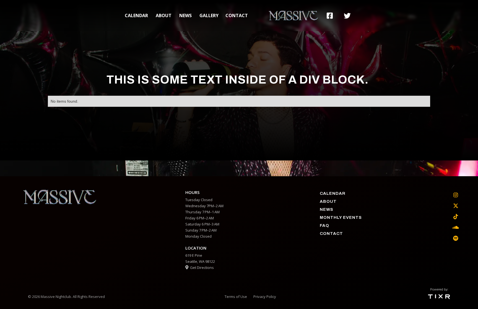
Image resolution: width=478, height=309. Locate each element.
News (185, 15)
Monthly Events (341, 217)
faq (324, 225)
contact (236, 15)
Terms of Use (236, 296)
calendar (136, 15)
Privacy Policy (264, 296)
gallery (209, 15)
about (164, 15)
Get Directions (199, 267)
